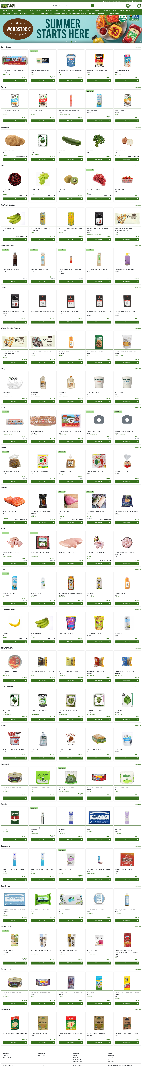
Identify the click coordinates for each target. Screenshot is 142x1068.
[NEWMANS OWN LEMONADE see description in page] (99, 581)
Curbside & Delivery (113, 13)
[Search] (92, 5)
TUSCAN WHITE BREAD (65, 472)
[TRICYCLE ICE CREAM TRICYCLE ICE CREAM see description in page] (71, 737)
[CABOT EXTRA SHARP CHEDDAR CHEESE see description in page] (43, 59)
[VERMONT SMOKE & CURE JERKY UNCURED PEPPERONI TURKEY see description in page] (71, 99)
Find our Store (7, 1057)
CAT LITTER (90, 994)
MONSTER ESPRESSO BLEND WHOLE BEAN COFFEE (99, 313)
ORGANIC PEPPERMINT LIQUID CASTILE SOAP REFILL (70, 830)
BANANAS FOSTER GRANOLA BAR (68, 673)
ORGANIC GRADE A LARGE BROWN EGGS (14, 71)
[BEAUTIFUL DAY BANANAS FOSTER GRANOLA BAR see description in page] (71, 660)
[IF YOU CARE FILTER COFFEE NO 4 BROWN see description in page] (43, 1021)
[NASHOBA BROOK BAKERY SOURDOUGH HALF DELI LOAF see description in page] (15, 459)
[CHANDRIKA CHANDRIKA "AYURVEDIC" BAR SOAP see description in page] (15, 816)
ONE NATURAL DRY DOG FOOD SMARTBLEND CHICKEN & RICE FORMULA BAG (126, 953)
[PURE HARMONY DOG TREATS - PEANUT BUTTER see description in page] (71, 938)
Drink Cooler (23, 13)
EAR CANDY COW (92, 951)
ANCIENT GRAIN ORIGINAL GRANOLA (125, 353)
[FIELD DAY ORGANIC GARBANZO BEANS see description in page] (15, 99)
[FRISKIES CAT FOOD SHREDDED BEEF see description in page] (99, 776)
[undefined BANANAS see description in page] (15, 621)
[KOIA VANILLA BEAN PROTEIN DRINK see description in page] (43, 257)
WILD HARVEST (6, 791)
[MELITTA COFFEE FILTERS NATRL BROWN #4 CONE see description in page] (71, 1021)
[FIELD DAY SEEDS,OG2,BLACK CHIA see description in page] (71, 858)
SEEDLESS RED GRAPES (93, 190)
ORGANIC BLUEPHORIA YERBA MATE (41, 230)
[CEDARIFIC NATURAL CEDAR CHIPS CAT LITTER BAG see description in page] (71, 981)
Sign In (75, 1055)
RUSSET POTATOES (8, 152)
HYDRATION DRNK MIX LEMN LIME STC (14, 871)
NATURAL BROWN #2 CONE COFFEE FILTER (15, 1034)
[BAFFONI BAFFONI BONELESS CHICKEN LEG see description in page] (99, 540)
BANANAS (5, 634)
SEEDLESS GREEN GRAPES (38, 190)
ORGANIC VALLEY (6, 74)
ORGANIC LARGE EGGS (37, 432)
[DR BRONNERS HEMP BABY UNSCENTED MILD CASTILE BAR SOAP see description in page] (15, 898)
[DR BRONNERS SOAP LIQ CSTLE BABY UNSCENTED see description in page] (127, 898)
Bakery (128, 10)
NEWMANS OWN (62, 596)
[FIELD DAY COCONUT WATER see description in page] (43, 581)
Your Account (107, 1)
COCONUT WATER (36, 594)
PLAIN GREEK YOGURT (93, 393)
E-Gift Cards (136, 1)
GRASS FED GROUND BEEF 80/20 (40, 553)
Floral (134, 10)
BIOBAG (4, 954)
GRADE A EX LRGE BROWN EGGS (124, 432)
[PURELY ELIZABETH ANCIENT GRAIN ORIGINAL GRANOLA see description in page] (127, 340)
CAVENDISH (89, 752)
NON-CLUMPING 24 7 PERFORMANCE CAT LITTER (127, 994)
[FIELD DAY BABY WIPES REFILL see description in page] (71, 898)
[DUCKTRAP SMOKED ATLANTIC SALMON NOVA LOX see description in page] (127, 499)
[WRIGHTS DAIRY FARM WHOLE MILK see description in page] (15, 380)
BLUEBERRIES (119, 750)
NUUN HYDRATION (91, 873)
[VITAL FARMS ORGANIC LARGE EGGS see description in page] (43, 419)
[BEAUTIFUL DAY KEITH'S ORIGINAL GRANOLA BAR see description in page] (127, 660)
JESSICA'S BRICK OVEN (64, 474)
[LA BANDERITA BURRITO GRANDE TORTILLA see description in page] (99, 459)
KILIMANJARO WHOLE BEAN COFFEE (69, 312)
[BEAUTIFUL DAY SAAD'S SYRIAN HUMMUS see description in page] (15, 660)
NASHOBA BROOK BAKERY (8, 474)
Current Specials (7, 10)
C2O (88, 114)
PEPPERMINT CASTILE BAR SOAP (96, 829)
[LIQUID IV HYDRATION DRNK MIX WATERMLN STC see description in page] (43, 858)
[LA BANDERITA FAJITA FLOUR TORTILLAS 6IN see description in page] (43, 459)
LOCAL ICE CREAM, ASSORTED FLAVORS (14, 750)
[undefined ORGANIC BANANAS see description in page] (15, 217)
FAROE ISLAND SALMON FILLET (11, 512)
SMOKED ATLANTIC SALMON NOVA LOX (126, 512)
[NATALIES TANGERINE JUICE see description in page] (71, 340)
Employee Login (77, 1061)
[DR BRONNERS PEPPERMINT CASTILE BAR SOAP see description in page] (99, 816)
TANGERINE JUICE (64, 353)
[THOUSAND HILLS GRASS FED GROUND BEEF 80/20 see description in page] (43, 540)
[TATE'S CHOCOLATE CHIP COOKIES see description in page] (99, 340)
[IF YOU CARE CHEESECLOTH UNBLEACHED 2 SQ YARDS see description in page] (127, 1021)
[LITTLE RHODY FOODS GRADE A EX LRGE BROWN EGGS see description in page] (127, 419)
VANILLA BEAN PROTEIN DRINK (39, 270)
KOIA (4, 273)
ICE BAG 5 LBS (35, 750)
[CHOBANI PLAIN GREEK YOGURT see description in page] (99, 380)
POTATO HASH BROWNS (94, 750)
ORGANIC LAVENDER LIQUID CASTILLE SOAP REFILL (126, 830)
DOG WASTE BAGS (8, 951)
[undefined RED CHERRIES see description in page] (15, 177)
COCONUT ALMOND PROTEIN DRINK (97, 270)
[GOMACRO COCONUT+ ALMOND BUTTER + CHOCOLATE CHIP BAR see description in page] (127, 217)
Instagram (111, 1061)
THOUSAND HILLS (34, 556)
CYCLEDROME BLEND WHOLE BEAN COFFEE (125, 313)
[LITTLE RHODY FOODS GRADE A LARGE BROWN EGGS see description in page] (15, 419)
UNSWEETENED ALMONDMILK (123, 71)
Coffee (122, 10)
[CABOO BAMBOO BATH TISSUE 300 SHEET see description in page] (43, 776)
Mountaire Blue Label (7, 556)
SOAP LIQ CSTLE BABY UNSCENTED (125, 911)
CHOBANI (89, 396)
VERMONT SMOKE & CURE (64, 114)
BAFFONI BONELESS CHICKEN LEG (96, 553)
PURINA (116, 957)
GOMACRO (117, 234)
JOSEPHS (117, 474)
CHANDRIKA (5, 831)
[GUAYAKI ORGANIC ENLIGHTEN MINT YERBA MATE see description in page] (71, 217)
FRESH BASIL (34, 152)
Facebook (111, 1055)
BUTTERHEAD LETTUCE (121, 711)
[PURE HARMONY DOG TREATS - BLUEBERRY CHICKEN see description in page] (43, 938)
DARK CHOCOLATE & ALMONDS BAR (41, 353)
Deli (26, 10)
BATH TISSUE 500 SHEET (122, 789)
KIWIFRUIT (62, 190)
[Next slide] (75, 42)
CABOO (32, 791)
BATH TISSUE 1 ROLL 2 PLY (66, 789)
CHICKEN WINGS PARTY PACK (11, 553)
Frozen (63, 10)
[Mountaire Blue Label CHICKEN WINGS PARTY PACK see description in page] (15, 540)
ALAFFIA (117, 273)
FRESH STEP (89, 996)
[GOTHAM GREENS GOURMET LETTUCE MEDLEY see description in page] (99, 698)
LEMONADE (90, 594)
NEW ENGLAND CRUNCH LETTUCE (68, 711)
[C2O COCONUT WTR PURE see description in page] (99, 99)
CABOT (32, 74)
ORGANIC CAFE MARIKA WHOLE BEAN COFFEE (97, 230)
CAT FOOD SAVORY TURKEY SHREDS (41, 994)
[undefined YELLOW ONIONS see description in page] (127, 139)
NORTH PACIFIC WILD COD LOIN (96, 512)
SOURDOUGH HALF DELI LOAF (11, 472)
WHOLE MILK (6, 393)
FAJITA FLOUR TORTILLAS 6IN (39, 472)
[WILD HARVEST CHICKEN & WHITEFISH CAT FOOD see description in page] (15, 776)
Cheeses (15, 13)
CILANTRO (90, 152)
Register (75, 1057)
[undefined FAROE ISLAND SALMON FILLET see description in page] (15, 499)
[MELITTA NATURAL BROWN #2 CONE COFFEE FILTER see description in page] (15, 1021)
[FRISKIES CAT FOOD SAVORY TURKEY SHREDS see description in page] (43, 981)
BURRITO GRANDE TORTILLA (95, 472)
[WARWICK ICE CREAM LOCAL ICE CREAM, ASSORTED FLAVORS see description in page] (15, 737)
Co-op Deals (19, 10)
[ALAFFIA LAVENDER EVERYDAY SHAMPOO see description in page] (127, 257)
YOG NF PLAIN (119, 393)
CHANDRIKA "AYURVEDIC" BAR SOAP (13, 829)
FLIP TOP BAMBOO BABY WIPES (40, 911)
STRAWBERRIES (119, 190)
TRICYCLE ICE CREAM (65, 750)
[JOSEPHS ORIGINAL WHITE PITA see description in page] (127, 459)
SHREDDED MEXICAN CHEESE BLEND (97, 71)
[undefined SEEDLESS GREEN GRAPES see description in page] (43, 177)
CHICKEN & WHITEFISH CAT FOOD (12, 789)
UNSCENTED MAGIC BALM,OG (95, 911)
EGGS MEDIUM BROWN (93, 432)
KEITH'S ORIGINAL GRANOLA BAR (124, 673)
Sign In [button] (132, 6)
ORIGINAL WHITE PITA (121, 472)
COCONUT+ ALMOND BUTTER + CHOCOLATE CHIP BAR (124, 230)
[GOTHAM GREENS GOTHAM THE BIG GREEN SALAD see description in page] (43, 698)
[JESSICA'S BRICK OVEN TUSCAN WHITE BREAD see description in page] (71, 459)
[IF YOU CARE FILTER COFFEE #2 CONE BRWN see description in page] (99, 1021)
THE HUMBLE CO (34, 833)
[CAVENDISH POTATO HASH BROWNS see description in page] (99, 737)
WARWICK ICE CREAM (7, 752)
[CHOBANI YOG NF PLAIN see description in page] (127, 380)
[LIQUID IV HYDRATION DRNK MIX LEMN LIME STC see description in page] (15, 858)
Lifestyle (114, 10)
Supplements (106, 10)
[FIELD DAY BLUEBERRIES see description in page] (127, 737)
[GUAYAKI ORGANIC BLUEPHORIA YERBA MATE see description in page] (43, 217)
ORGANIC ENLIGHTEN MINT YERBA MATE (70, 230)
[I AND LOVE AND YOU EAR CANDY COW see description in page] (99, 938)
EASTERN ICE (33, 752)
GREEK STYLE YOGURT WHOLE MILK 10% (70, 71)
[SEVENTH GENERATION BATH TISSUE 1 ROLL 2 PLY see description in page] (71, 776)
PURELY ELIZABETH (119, 355)
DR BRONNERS (62, 833)
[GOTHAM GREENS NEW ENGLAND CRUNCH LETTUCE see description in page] (71, 698)
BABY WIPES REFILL (64, 911)
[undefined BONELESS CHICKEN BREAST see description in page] (71, 540)
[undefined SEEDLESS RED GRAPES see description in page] (99, 177)
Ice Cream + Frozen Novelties (58, 13)
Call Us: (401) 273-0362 (8, 1)
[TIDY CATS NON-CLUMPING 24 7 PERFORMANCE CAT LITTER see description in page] (127, 981)
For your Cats (33, 13)
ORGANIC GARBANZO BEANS (11, 112)
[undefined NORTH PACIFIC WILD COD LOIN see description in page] (99, 499)
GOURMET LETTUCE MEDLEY (95, 711)
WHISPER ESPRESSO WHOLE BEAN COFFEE (43, 312)
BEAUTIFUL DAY (6, 675)
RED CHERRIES (7, 190)
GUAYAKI (32, 232)
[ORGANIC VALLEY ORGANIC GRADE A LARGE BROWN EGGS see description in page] (15, 59)
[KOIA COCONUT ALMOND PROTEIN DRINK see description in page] (99, 257)
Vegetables (39, 10)
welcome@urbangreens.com (46, 1066)
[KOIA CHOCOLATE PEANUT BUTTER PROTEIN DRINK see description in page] (71, 257)
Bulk (68, 10)
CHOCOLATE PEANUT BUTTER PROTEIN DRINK (70, 271)
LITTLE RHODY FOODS (7, 434)
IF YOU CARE (33, 1037)
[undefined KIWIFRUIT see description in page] (71, 177)
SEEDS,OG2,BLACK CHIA (65, 871)
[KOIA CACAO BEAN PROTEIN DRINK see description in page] (15, 257)
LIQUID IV (5, 873)
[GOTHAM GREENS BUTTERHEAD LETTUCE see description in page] (127, 698)
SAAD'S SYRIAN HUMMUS (10, 673)
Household (88, 10)
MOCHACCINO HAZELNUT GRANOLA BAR (42, 673)
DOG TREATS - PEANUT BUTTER (68, 951)
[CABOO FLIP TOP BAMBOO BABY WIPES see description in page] (43, 898)
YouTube (110, 1057)
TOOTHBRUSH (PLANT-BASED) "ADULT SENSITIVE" (41, 830)
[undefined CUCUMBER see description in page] (71, 139)
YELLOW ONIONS (120, 152)
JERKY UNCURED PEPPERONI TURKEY (69, 112)
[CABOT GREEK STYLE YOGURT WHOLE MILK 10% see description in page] (71, 59)
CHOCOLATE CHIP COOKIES (95, 353)
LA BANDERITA (34, 474)
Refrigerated (48, 10)
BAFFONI (89, 556)
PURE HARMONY (34, 954)
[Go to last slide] (67, 42)
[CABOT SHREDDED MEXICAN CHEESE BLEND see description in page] (99, 59)
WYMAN (60, 636)
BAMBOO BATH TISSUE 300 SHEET (40, 789)
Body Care (97, 10)
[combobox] (79, 5)
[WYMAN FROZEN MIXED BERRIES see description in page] (71, 621)
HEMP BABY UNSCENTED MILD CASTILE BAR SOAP (14, 911)
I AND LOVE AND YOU (91, 954)
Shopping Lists (118, 1)
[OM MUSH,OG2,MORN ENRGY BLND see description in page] (127, 858)
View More (138, 47)
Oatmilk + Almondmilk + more (77, 13)
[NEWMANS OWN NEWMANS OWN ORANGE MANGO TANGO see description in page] (71, 581)
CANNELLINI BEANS (120, 112)
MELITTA (5, 1037)
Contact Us (6, 1055)
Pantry (56, 10)
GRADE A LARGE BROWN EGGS (11, 432)
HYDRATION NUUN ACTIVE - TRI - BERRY (98, 871)
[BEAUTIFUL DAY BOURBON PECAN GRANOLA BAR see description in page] (99, 660)
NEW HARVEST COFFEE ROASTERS (94, 234)
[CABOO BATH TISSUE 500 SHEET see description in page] (127, 776)
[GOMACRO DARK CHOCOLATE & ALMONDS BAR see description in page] (43, 340)
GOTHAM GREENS (35, 154)
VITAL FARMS (34, 434)
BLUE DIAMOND (118, 74)
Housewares (101, 13)
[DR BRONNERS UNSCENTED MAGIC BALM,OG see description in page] (99, 898)
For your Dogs (44, 13)
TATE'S (88, 355)
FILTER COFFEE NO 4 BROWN (39, 1034)
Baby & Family (6, 13)
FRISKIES (89, 791)
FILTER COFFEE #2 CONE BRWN (96, 1034)
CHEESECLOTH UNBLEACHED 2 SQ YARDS (126, 1034)
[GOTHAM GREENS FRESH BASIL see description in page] (43, 139)
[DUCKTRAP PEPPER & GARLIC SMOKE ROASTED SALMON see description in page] (43, 499)
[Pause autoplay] (140, 42)
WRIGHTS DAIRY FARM (7, 396)
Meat (73, 10)
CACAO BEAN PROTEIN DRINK (11, 270)
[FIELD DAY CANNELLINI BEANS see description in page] (127, 99)
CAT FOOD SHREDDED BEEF (94, 789)
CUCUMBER (62, 152)
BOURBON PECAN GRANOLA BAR (96, 673)
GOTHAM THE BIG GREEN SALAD (40, 711)
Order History (77, 1059)
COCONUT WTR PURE (93, 112)
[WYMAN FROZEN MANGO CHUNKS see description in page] (99, 621)
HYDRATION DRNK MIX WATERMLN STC (42, 871)
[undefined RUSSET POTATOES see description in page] (15, 139)
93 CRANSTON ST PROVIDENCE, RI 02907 (120, 1066)
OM (116, 873)
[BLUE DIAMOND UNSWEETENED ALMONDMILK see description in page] (127, 59)
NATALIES (61, 355)
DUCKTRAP (33, 516)
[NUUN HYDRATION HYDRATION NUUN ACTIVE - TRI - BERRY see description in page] (99, 858)
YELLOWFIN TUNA (64, 512)
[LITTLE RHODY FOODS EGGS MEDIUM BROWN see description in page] (99, 419)
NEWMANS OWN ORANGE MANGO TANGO (70, 594)
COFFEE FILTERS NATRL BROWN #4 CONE (70, 1034)
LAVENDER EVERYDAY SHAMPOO (124, 270)
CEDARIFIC (61, 996)
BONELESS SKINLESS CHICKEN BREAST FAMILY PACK (126, 554)
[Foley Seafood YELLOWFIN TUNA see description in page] (71, 499)
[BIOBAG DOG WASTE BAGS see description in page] (15, 938)
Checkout (127, 1)
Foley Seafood (62, 514)
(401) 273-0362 (77, 1066)
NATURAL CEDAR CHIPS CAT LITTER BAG (70, 994)
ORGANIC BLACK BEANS (37, 112)
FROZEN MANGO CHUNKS (94, 634)
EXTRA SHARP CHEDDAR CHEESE (40, 71)
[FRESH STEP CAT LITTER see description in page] (99, 981)
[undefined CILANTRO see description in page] (99, 139)
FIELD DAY (5, 114)
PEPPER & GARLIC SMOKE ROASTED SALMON (41, 513)
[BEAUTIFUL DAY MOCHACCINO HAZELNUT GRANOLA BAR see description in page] (43, 660)
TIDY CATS (117, 998)
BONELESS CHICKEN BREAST (67, 553)
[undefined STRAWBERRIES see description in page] (127, 177)
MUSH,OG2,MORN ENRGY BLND (123, 871)
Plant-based (92, 13)
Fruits (31, 10)
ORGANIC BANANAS (8, 230)
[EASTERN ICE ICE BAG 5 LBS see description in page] (43, 737)
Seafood (80, 10)
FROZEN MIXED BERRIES (65, 634)
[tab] (70, 41)
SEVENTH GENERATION (64, 791)
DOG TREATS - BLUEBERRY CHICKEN (41, 951)
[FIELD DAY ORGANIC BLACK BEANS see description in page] (43, 99)
